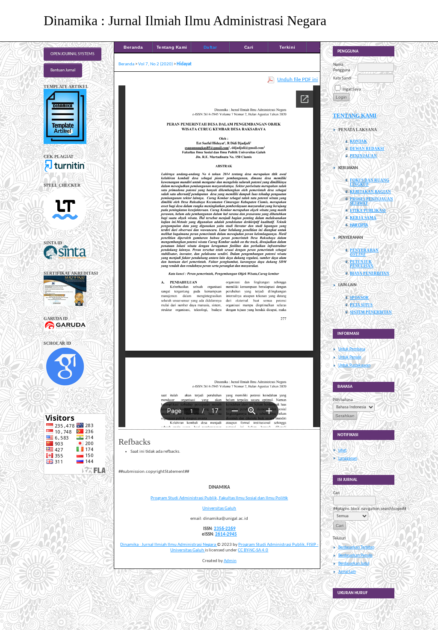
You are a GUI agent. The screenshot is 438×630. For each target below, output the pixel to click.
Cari (249, 47)
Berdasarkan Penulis (355, 555)
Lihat (342, 450)
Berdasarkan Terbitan (356, 547)
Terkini (287, 47)
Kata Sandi (342, 78)
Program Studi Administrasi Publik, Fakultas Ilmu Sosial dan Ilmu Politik (219, 498)
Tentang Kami (172, 47)
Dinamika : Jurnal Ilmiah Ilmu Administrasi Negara (168, 544)
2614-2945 (226, 534)
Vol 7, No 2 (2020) (155, 64)
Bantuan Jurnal (62, 70)
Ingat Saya (352, 89)
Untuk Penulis (349, 357)
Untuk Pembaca (351, 349)
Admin (230, 561)
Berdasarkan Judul (353, 563)
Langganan (347, 458)
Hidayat (184, 64)
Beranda (133, 47)
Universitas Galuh (219, 508)
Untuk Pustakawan (354, 365)
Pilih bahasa (343, 400)
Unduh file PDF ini (297, 79)
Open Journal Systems (72, 54)
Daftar (210, 47)
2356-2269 (225, 529)
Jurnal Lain (347, 571)
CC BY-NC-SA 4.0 (253, 550)
